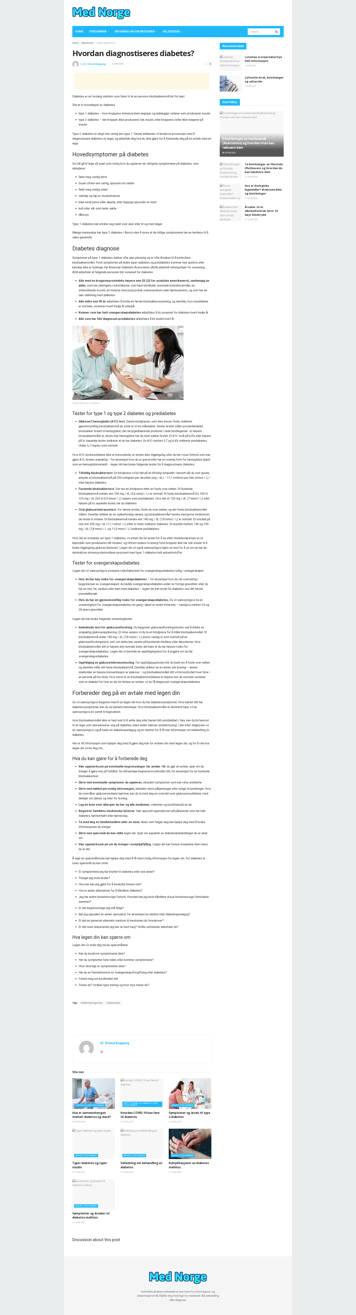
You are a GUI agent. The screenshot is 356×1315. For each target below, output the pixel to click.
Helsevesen (171, 31)
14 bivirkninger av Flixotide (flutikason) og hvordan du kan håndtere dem (264, 168)
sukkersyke (113, 1003)
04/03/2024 (79, 1122)
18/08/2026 (252, 198)
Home (79, 31)
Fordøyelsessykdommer (89, 1105)
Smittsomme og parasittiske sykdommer (140, 1104)
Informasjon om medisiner (135, 31)
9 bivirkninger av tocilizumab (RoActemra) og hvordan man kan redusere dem (248, 143)
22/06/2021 (176, 1122)
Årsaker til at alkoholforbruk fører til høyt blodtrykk (261, 211)
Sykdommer (98, 31)
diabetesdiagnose (91, 1003)
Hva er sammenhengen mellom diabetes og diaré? (91, 1115)
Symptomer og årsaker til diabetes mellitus (90, 1215)
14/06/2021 (118, 63)
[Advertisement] (214, 12)
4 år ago (251, 65)
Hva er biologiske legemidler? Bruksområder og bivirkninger (263, 189)
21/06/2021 (79, 1172)
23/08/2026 (229, 153)
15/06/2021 (128, 1172)
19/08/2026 (252, 177)
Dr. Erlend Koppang (94, 63)
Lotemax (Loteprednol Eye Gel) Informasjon (263, 59)
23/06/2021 (128, 1122)
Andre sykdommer (106, 43)
